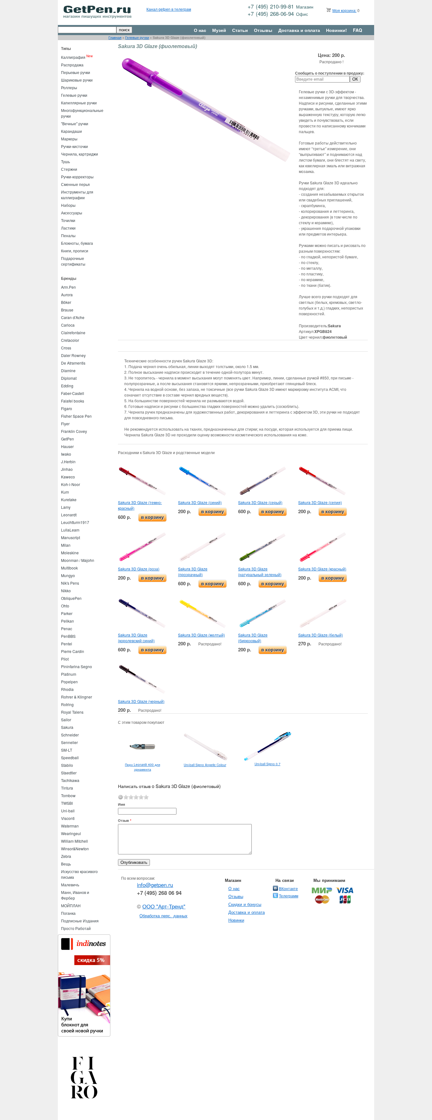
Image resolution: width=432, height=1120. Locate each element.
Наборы (68, 205)
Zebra (66, 856)
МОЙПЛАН (71, 905)
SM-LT (66, 750)
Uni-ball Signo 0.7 (268, 764)
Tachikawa (70, 780)
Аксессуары (71, 212)
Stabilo (67, 765)
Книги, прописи (74, 250)
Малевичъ (70, 884)
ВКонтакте (288, 888)
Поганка (68, 913)
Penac (66, 628)
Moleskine (70, 552)
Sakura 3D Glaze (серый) (260, 502)
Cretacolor (70, 340)
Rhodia (67, 689)
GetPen (67, 438)
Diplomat (69, 378)
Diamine (68, 370)
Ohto (65, 605)
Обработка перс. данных (163, 916)
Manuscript (70, 537)
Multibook (69, 567)
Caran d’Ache (72, 317)
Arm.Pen (68, 287)
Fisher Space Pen (76, 416)
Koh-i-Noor (70, 484)
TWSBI (67, 803)
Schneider (70, 734)
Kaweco (68, 476)
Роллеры (69, 87)
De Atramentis (73, 363)
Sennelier (69, 742)
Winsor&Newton (75, 848)
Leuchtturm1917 (75, 522)
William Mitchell (74, 841)
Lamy (66, 507)
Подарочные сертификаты (73, 261)
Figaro (66, 408)
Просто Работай (76, 928)
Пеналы (68, 235)
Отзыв (124, 820)
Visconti (68, 818)
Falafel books (72, 400)
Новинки (236, 920)
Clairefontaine (73, 332)
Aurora (67, 294)
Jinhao (67, 469)
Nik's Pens (70, 583)
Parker (66, 613)
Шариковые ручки (77, 80)
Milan (66, 545)
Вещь (66, 863)
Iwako (66, 454)
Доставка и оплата (299, 30)
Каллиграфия (73, 57)
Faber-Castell (72, 393)
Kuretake (69, 499)
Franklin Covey (74, 431)
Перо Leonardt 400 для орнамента (142, 767)
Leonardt (69, 514)
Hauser (67, 446)
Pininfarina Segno (76, 666)
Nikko (66, 590)
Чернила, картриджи (79, 154)
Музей (219, 30)
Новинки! (336, 30)
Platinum (68, 674)
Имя (121, 804)
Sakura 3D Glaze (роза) (138, 568)
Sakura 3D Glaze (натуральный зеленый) (259, 571)
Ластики (68, 228)
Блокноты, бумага (77, 243)
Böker (66, 302)
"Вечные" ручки (74, 123)
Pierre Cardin (72, 651)
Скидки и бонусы (245, 904)
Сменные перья (75, 184)
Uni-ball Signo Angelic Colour (205, 765)
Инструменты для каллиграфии (77, 194)
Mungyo (68, 575)
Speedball (70, 757)
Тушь (65, 161)
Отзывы (263, 30)
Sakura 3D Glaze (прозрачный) (192, 571)
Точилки (68, 220)
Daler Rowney (73, 355)
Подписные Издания (80, 920)
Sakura (67, 727)
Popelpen (69, 681)
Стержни (69, 169)
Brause (67, 309)
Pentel (66, 643)
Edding (67, 385)
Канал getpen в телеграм (168, 9)
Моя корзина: (344, 10)
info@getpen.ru (155, 885)
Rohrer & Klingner (76, 696)
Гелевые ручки (137, 37)
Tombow (68, 795)
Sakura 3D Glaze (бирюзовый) (253, 637)
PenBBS (68, 636)
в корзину (152, 517)
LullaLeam (70, 529)
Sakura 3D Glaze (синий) (200, 502)
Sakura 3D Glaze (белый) (320, 634)
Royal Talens (72, 712)
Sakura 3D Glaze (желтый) (201, 634)
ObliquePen (71, 598)
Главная (114, 37)
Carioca (68, 325)
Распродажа (72, 64)
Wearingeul (71, 833)
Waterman (70, 825)
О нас (200, 30)
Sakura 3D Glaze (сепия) (320, 502)
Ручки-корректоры (77, 176)
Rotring (67, 704)
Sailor (66, 719)
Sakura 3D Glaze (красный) (322, 568)
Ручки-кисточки (74, 146)
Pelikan (67, 621)
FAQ (357, 30)
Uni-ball (68, 810)
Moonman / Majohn (77, 560)
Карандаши (71, 131)
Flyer (65, 423)
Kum (65, 492)
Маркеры (69, 138)
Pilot (65, 659)
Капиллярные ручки (79, 102)
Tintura (67, 788)
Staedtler (69, 772)
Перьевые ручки (75, 72)
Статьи (240, 30)
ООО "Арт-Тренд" (163, 906)
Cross (66, 347)
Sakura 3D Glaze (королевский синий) (136, 637)
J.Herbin (68, 461)
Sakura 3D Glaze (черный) (141, 701)
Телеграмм (288, 895)
